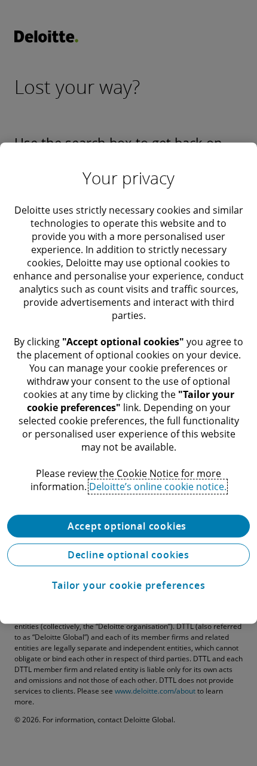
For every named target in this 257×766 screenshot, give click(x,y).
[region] (128, 383)
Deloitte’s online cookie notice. (158, 486)
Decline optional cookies (128, 554)
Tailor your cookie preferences (129, 585)
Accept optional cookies (128, 526)
